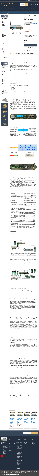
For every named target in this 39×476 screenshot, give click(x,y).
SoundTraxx (4, 85)
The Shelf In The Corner (4, 58)
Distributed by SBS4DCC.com (4, 69)
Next (36, 410)
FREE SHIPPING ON (5, 120)
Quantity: (25, 40)
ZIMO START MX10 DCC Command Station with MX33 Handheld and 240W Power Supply (19, 420)
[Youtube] (2, 456)
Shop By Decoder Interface (10, 8)
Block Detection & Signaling (4, 35)
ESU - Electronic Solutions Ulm (4, 72)
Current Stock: (30, 38)
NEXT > (35, 15)
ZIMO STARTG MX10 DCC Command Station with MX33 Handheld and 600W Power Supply (12, 421)
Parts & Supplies (3, 49)
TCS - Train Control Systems (4, 87)
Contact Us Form (11, 447)
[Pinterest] (31, 50)
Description (12, 53)
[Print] (27, 50)
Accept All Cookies (15, 474)
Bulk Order (4, 60)
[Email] (26, 50)
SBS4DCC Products (3, 22)
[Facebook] (24, 50)
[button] (5, 100)
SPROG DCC (4, 83)
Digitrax (3, 67)
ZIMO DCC (3, 93)
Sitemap (10, 450)
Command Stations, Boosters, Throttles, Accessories (4, 40)
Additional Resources (31, 53)
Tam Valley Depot (4, 91)
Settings (3, 474)
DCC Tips (27, 8)
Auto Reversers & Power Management (4, 31)
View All (33, 447)
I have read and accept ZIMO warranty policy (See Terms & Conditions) (31, 36)
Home (2, 8)
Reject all (8, 474)
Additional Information (20, 53)
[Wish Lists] (30, 4)
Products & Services (20, 8)
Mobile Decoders (3, 25)
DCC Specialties (4, 65)
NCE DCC (3, 74)
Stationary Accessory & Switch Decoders (4, 45)
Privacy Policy (25, 472)
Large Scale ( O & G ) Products (4, 52)
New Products (4, 18)
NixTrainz (3, 76)
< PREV (30, 15)
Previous (35, 410)
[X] (29, 50)
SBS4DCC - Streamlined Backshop (4, 80)
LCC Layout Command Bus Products (4, 54)
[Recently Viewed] (34, 4)
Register (36, 0)
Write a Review (35, 23)
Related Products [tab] (12, 409)
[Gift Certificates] (32, 4)
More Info (33, 8)
